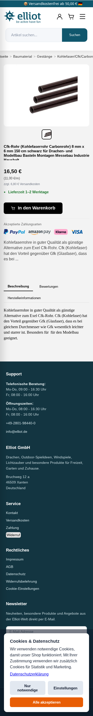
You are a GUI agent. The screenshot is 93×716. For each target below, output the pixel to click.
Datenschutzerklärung (29, 674)
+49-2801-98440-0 (20, 423)
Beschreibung (18, 286)
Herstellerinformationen (24, 298)
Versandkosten (17, 520)
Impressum (15, 559)
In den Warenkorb (36, 207)
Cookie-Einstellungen (22, 589)
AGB (9, 567)
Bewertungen (48, 286)
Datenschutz (16, 574)
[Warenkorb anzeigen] (71, 17)
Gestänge (44, 56)
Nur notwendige (27, 688)
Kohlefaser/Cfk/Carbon (75, 56)
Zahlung (12, 528)
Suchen (74, 35)
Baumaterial (22, 56)
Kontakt (12, 513)
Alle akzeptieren (47, 702)
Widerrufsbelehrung (21, 581)
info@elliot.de (16, 432)
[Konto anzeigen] (60, 17)
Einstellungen (65, 688)
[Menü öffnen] (83, 17)
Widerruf (13, 535)
